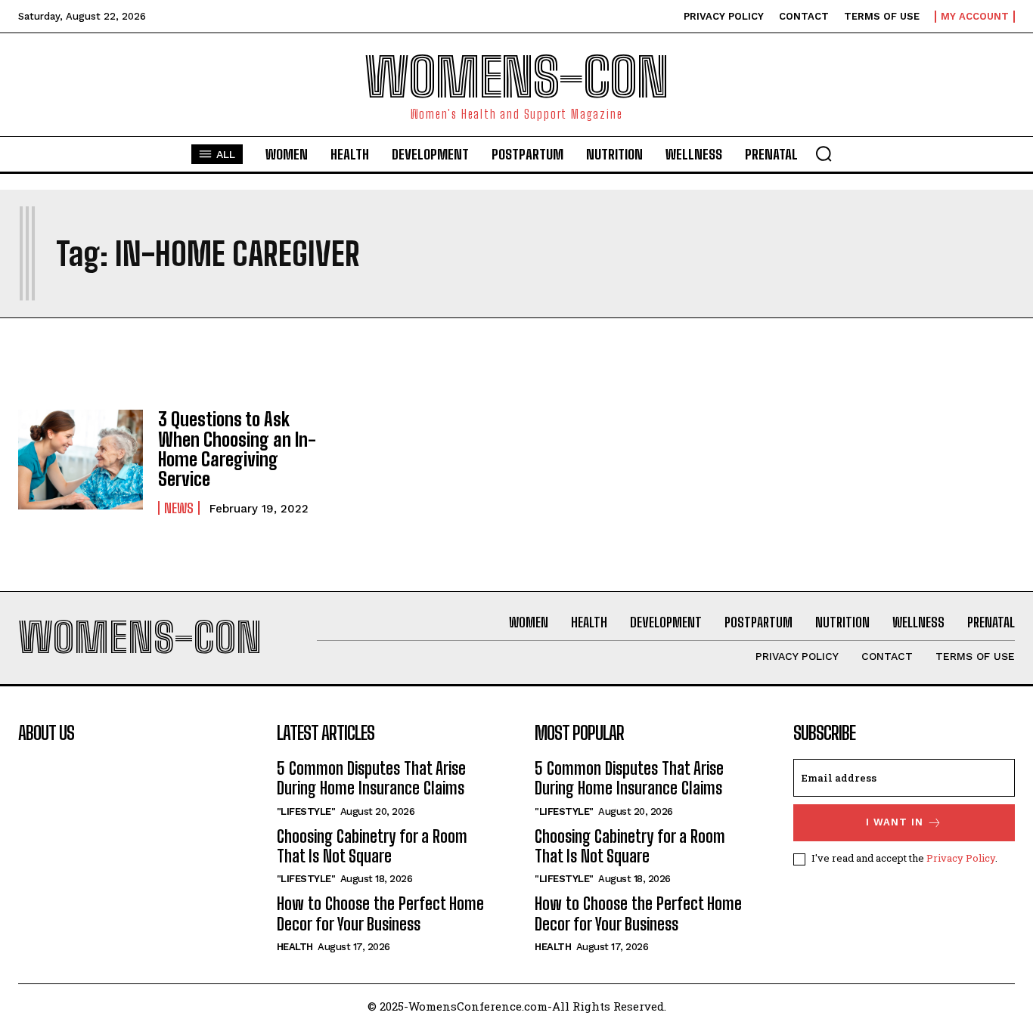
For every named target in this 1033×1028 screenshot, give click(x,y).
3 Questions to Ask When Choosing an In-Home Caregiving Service (237, 449)
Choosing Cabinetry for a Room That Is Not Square (372, 846)
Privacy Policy (960, 858)
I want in (894, 822)
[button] (823, 153)
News (179, 508)
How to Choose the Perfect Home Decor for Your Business (380, 913)
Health (295, 946)
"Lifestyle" (306, 811)
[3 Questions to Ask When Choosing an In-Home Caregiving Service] (80, 459)
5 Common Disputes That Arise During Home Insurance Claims (371, 778)
